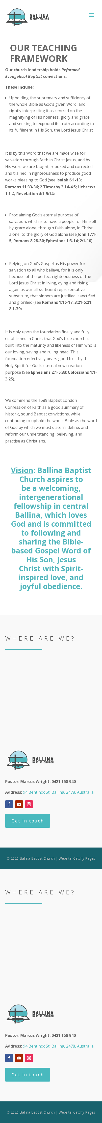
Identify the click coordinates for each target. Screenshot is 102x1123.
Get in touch (27, 821)
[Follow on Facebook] (9, 804)
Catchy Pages (84, 858)
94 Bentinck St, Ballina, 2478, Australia (58, 792)
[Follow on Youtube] (19, 804)
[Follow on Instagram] (29, 804)
